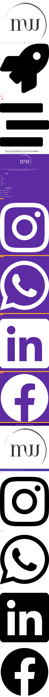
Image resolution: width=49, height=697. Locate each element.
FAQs (2, 185)
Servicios (2, 177)
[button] (24, 43)
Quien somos (3, 183)
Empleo (2, 179)
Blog (2, 181)
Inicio (2, 176)
